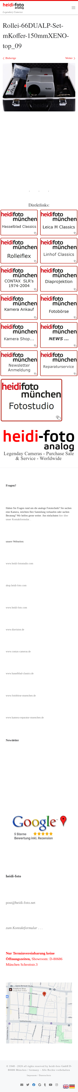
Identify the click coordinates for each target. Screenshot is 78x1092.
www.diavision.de (15, 629)
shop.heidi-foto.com (16, 585)
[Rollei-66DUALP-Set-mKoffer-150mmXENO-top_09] (39, 87)
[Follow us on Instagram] (56, 1085)
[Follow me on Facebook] (33, 1085)
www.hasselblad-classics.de (20, 673)
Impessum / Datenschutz (39, 1075)
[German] (72, 1086)
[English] (66, 1086)
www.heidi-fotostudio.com (19, 563)
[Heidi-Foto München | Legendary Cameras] (13, 5)
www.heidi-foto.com (16, 607)
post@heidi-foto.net (20, 903)
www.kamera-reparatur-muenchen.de (25, 717)
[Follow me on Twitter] (27, 1085)
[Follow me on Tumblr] (45, 1085)
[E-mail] (21, 1085)
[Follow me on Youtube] (50, 1085)
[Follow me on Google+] (39, 1085)
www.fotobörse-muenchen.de (21, 695)
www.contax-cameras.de (18, 651)
